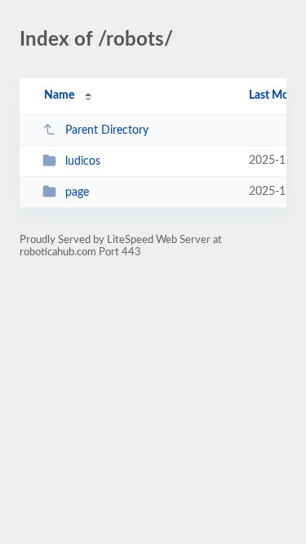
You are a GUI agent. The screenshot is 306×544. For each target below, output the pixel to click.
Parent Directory (107, 130)
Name (59, 95)
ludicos (82, 161)
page (77, 192)
